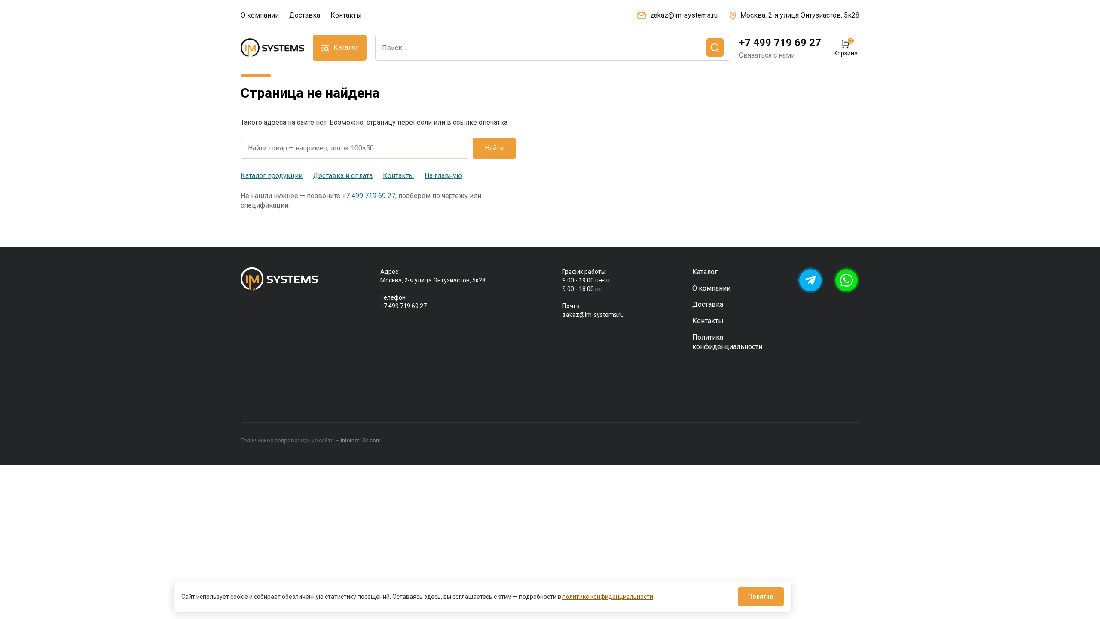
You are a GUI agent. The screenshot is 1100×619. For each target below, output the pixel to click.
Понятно (760, 596)
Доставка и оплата (343, 176)
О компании (260, 15)
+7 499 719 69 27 (780, 43)
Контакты (346, 15)
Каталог (705, 272)
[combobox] (552, 48)
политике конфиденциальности (607, 596)
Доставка (304, 15)
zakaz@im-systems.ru (684, 15)
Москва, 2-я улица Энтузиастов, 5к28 (799, 15)
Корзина (845, 48)
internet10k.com (361, 440)
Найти (494, 148)
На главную (443, 176)
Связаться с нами (767, 55)
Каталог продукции (271, 176)
